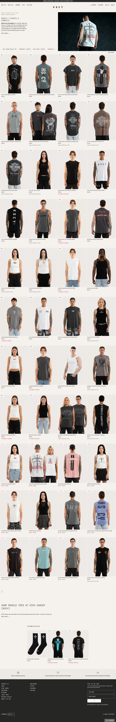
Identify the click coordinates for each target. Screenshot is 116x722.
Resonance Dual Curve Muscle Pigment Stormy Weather (42, 94)
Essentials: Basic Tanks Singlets (57, 49)
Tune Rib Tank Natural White (35, 288)
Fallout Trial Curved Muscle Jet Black (96, 435)
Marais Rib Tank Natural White (8, 435)
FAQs (2, 686)
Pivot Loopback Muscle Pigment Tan (95, 141)
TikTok (32, 686)
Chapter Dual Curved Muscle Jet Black (96, 577)
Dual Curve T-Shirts (39, 49)
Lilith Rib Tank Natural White (93, 484)
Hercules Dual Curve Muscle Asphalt (66, 239)
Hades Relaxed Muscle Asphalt (36, 386)
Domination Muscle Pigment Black (95, 239)
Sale (23, 5)
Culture (29, 5)
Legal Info (5, 694)
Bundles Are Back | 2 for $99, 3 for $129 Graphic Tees (58, 1)
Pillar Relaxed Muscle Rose (64, 484)
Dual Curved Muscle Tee (9, 49)
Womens (18, 5)
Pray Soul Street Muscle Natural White (38, 484)
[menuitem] (3, 5)
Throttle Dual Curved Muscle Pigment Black (68, 141)
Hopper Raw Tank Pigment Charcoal (37, 239)
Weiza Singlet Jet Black (92, 288)
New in (3, 5)
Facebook (33, 688)
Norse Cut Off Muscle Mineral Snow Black (67, 94)
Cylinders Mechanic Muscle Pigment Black (38, 141)
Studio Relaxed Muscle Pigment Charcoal (67, 530)
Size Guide (5, 688)
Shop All (11, 5)
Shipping (4, 690)
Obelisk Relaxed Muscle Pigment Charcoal (68, 577)
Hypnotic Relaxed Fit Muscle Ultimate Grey (11, 141)
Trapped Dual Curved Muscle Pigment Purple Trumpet (99, 530)
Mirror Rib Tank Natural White (8, 288)
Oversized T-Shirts (24, 49)
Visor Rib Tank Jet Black (34, 190)
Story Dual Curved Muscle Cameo (36, 577)
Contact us (5, 684)
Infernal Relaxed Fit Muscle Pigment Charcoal (97, 94)
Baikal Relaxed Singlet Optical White (66, 386)
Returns (3, 692)
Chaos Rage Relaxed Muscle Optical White (39, 337)
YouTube (32, 690)
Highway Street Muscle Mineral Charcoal (96, 386)
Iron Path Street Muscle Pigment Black (67, 435)
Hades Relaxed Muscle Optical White (66, 288)
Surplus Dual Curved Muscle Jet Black (10, 577)
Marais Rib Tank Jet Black (35, 435)
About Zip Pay (6, 699)
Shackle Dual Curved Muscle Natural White (11, 530)
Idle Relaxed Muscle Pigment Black (9, 190)
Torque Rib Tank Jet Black (93, 337)
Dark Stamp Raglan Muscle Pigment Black (67, 337)
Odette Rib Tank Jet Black (35, 530)
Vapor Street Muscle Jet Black (8, 94)
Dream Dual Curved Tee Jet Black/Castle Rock (78, 659)
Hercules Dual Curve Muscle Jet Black (67, 190)
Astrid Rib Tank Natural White (8, 386)
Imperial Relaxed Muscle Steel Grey (9, 337)
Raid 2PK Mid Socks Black (33, 659)
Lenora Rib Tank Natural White (8, 484)
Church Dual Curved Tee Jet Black (55, 659)
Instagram (33, 684)
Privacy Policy (6, 697)
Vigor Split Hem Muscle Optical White (95, 190)
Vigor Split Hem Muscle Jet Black (9, 239)
